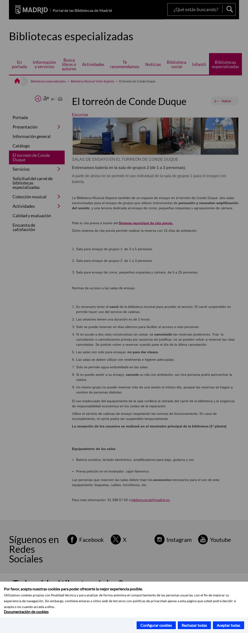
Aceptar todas (228, 625)
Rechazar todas (194, 625)
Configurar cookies (156, 625)
